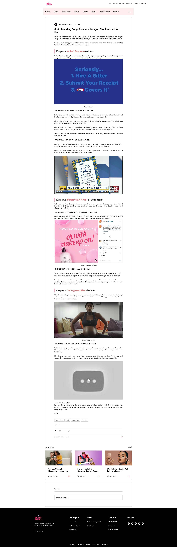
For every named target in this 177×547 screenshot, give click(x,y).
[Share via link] (69, 431)
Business (85, 12)
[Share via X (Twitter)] (60, 431)
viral (67, 420)
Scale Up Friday (104, 12)
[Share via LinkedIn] (64, 431)
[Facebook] (139, 523)
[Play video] (88, 175)
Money (93, 12)
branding (84, 420)
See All (130, 447)
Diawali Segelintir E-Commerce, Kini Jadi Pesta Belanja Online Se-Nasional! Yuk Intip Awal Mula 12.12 (87, 470)
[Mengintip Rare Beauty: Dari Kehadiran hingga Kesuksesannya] (118, 458)
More (115, 12)
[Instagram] (136, 523)
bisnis (57, 420)
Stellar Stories (66, 12)
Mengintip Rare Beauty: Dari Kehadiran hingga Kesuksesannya (117, 470)
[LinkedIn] (132, 523)
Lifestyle (76, 12)
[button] (129, 3)
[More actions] (121, 24)
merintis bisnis (75, 420)
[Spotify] (129, 523)
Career (56, 12)
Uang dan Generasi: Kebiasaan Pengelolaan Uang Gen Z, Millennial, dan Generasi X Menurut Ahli (58, 470)
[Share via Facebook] (55, 431)
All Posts (47, 12)
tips (62, 420)
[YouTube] (143, 523)
